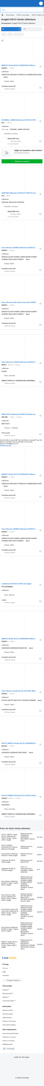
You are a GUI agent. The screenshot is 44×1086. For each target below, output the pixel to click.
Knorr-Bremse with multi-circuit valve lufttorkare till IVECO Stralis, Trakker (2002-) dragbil (9, 911)
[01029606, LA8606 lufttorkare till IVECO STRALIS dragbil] (22, 105)
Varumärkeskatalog (8, 1025)
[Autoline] (2, 15)
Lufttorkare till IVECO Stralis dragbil (8, 861)
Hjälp (4, 972)
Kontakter (5, 975)
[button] (41, 3)
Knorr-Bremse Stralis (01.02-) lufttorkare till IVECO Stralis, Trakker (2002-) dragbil (9, 897)
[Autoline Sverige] (13, 3)
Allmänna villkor (7, 1010)
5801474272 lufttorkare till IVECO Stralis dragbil (20, 414)
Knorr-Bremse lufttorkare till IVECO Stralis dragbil (9, 854)
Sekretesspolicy (7, 1014)
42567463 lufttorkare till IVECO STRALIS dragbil (20, 193)
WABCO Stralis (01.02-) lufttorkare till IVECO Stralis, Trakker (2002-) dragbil (9, 944)
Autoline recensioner (9, 1021)
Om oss (5, 968)
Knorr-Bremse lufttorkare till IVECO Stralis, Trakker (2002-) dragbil (9, 883)
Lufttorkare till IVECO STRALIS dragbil (16, 584)
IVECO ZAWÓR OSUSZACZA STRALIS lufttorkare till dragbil (9, 847)
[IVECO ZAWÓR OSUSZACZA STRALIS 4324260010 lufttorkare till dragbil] (22, 781)
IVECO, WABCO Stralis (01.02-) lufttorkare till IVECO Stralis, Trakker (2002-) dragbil (9, 837)
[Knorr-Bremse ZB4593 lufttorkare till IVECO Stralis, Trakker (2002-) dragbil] (22, 233)
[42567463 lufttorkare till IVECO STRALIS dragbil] (22, 178)
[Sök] (41, 10)
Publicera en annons (22, 161)
